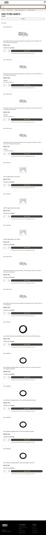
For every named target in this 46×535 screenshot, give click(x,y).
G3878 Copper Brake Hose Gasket (11, 239)
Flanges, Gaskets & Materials (20, 10)
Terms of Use (34, 530)
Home (3, 10)
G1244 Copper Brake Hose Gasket (11, 176)
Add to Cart (27, 50)
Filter (23, 18)
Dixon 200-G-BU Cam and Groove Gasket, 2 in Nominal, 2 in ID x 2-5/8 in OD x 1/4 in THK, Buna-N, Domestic (22, 109)
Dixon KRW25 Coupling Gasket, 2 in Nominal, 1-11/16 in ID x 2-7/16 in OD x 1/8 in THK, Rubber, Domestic (22, 368)
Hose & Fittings (9, 10)
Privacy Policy (35, 532)
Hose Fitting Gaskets (31, 10)
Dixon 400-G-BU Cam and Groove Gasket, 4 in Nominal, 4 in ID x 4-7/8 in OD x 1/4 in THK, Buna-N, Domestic (22, 74)
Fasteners (21, 528)
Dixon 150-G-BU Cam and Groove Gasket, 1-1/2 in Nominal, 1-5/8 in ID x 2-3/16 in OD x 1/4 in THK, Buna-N (22, 271)
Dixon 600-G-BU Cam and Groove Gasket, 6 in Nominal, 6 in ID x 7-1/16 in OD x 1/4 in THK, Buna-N (22, 304)
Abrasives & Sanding (23, 526)
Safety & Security (22, 532)
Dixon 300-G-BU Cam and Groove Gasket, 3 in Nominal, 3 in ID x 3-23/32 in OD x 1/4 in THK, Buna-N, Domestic (22, 41)
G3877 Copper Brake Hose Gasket (11, 208)
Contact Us (34, 528)
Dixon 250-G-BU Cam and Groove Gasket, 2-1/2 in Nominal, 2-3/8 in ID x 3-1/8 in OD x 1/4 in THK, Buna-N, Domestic (22, 143)
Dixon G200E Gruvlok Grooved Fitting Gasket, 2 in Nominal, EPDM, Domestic (21, 336)
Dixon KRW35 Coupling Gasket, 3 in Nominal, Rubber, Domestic (18, 431)
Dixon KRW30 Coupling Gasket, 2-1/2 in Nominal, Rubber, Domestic (19, 400)
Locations (34, 526)
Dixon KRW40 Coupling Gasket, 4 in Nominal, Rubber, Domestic (18, 462)
